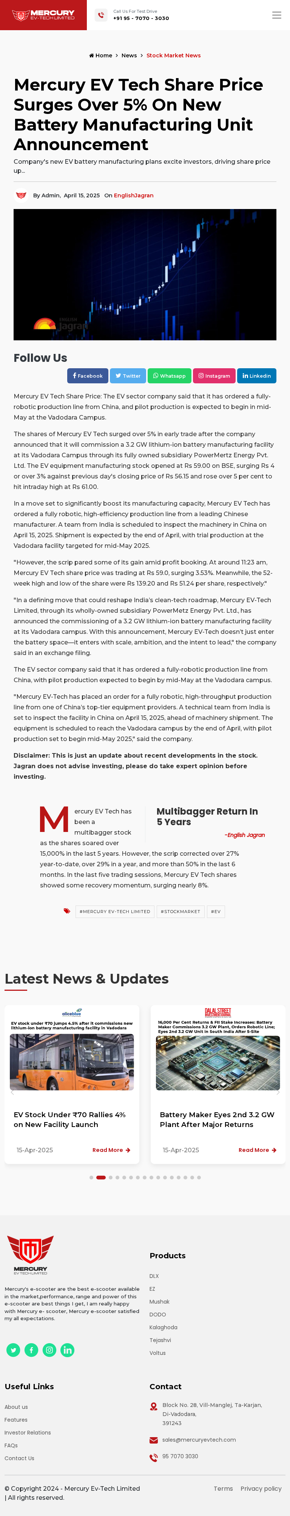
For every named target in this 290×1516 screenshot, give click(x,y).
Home (103, 55)
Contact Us (19, 1458)
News (129, 55)
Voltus (158, 1353)
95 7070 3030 (180, 1456)
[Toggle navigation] (276, 15)
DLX (154, 1276)
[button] (278, 1092)
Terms (223, 1488)
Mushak (160, 1301)
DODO (158, 1314)
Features (16, 1420)
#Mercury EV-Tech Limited (115, 911)
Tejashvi (160, 1340)
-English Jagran (245, 835)
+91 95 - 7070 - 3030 (141, 18)
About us (16, 1407)
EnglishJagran (134, 195)
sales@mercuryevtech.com (199, 1440)
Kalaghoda (163, 1327)
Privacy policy (261, 1488)
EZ (152, 1289)
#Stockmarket (181, 911)
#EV (216, 911)
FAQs (11, 1445)
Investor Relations (28, 1432)
